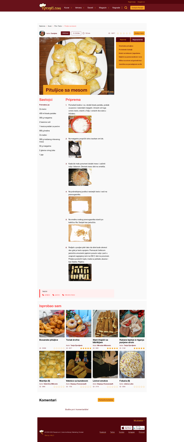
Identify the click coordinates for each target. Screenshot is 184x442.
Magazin (102, 8)
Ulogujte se (141, 2)
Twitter (112, 432)
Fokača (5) (132, 369)
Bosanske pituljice (52, 329)
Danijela (54, 33)
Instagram (131, 432)
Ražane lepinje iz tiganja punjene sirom (132, 329)
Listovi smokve (105, 369)
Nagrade (116, 8)
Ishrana (78, 8)
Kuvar (66, 8)
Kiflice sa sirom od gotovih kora (130, 60)
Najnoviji (123, 39)
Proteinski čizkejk (125, 49)
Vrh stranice (138, 420)
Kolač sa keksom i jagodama (129, 53)
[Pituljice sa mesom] (89, 124)
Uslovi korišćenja (66, 432)
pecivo (57, 295)
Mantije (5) (52, 369)
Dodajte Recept (137, 8)
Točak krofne (78, 329)
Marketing (75, 432)
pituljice (47, 295)
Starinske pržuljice (126, 46)
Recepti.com (50, 7)
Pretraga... (125, 7)
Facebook (103, 432)
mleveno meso (70, 295)
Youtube (121, 432)
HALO (52, 435)
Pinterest (142, 432)
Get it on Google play (139, 428)
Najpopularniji (138, 39)
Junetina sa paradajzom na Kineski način (130, 64)
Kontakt (81, 432)
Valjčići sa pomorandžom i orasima (130, 57)
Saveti (90, 8)
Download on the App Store (126, 428)
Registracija (132, 2)
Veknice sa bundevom (78, 369)
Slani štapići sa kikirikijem (105, 329)
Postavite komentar (106, 400)
